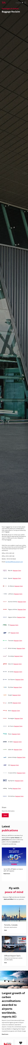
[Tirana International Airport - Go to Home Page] (3, 2)
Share (5, 815)
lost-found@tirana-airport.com (14, 562)
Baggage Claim (17, 570)
